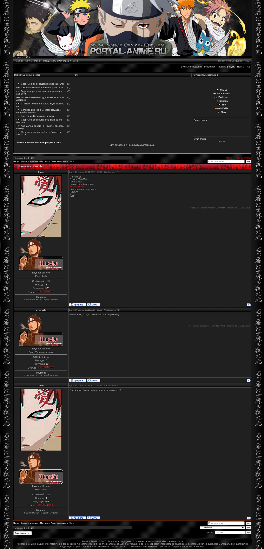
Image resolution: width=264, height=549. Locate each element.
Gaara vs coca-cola (59, 161)
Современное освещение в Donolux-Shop (43, 84)
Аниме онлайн (32, 61)
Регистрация (64, 61)
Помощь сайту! (49, 61)
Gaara (41, 172)
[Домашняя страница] (93, 304)
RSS (247, 61)
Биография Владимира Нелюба (37, 116)
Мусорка (34, 161)
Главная (19, 61)
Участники (209, 66)
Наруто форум (20, 161)
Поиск (240, 66)
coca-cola (41, 310)
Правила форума (226, 66)
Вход (75, 61)
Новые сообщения (192, 66)
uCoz (27, 57)
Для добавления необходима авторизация (132, 145)
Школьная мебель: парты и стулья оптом (42, 87)
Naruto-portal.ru (175, 541)
